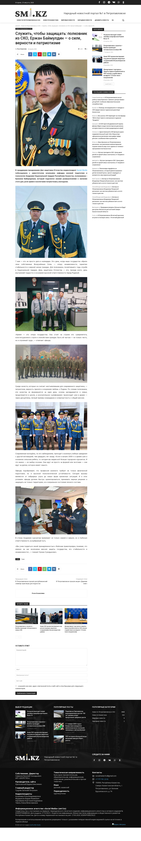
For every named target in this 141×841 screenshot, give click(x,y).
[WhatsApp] (118, 2)
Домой (17, 26)
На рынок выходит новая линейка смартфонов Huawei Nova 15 (114, 37)
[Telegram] (109, 2)
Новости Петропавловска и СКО (30, 26)
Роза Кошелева (22, 49)
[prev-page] (16, 637)
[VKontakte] (114, 2)
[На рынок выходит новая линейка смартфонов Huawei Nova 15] (97, 37)
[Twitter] (35, 54)
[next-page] (20, 637)
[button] (123, 20)
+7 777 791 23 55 (101, 779)
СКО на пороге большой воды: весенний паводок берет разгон (76, 738)
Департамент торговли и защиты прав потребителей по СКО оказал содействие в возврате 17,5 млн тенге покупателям (114, 73)
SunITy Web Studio (35, 825)
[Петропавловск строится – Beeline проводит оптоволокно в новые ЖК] (26, 616)
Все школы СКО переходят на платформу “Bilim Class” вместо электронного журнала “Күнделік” (108, 118)
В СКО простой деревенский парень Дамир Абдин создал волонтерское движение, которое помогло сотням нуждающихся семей (107, 126)
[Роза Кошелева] (24, 593)
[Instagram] (104, 2)
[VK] (54, 54)
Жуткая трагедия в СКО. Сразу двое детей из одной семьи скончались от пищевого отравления (108, 154)
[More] (59, 54)
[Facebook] (99, 2)
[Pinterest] (40, 54)
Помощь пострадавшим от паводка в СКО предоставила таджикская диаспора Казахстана (108, 110)
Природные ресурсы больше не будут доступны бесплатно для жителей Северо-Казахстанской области (109, 209)
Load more (108, 84)
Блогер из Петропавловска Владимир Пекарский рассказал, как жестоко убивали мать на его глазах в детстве (107, 181)
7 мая (22, 559)
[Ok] (123, 2)
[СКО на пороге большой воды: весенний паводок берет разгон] (59, 739)
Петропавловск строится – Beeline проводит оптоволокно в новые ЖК (26, 628)
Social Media (82, 170)
